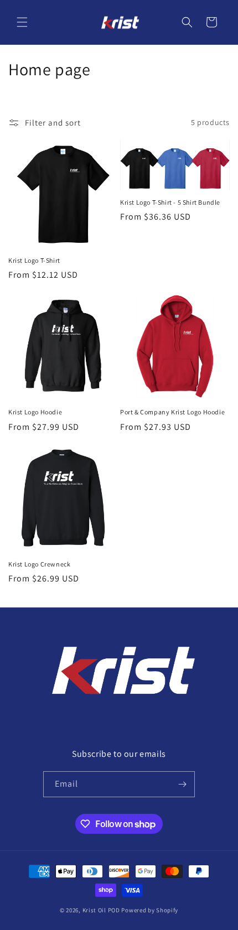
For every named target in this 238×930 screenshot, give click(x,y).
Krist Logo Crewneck (39, 564)
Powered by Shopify (149, 910)
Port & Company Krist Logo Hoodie (172, 412)
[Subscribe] (182, 784)
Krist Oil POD (101, 910)
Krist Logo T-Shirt (34, 260)
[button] (22, 22)
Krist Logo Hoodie (35, 412)
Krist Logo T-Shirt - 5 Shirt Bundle (170, 202)
